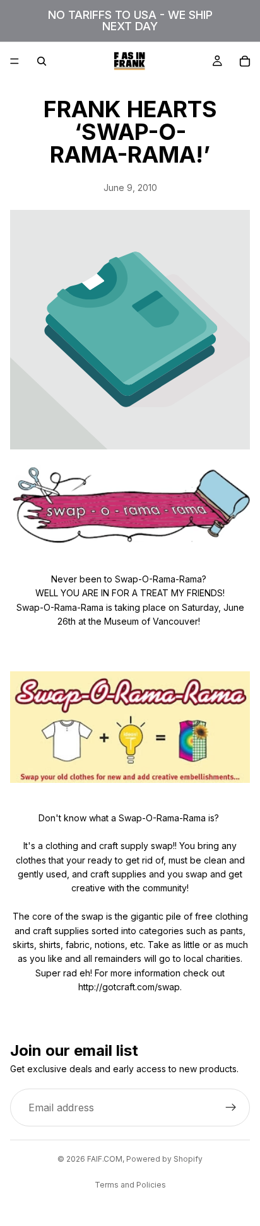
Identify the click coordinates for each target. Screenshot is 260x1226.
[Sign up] (231, 1107)
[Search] (42, 61)
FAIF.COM (104, 1159)
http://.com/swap (129, 986)
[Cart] (245, 61)
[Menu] (14, 61)
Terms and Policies (130, 1184)
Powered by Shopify (164, 1159)
